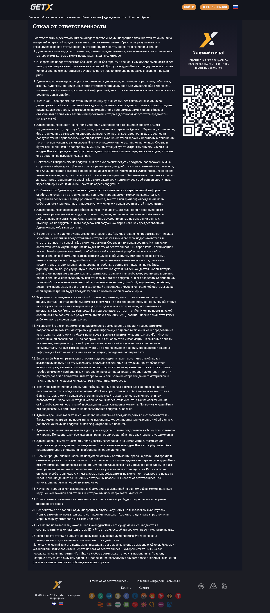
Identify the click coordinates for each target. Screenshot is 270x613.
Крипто (134, 17)
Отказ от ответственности (61, 17)
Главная (34, 17)
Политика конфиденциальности (104, 17)
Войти (189, 7)
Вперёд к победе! (208, 63)
